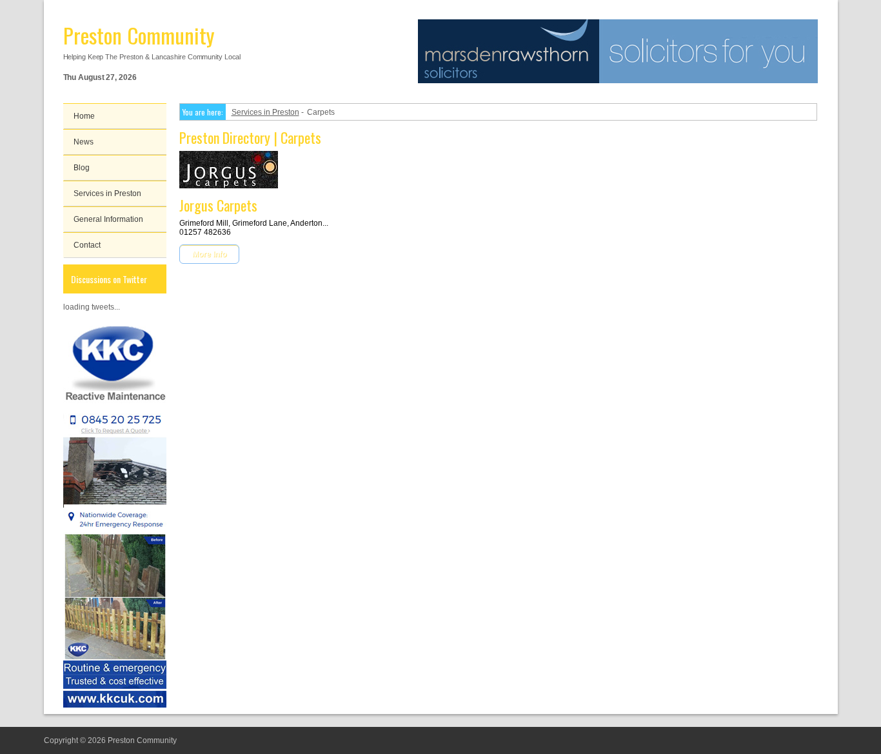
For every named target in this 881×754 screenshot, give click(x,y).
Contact (87, 245)
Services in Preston (107, 193)
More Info (209, 254)
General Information (108, 219)
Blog (82, 167)
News (84, 141)
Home (84, 116)
